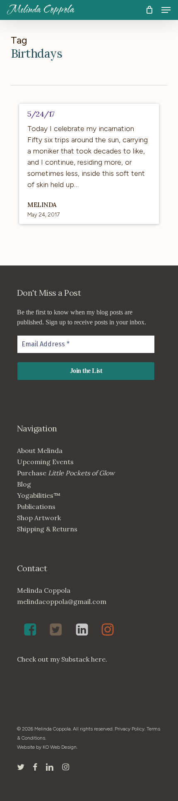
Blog (24, 484)
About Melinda (40, 450)
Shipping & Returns (47, 529)
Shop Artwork (39, 518)
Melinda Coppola (41, 10)
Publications (36, 506)
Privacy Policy (129, 729)
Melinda (42, 205)
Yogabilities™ (38, 495)
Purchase (66, 473)
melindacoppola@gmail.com (61, 601)
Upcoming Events (45, 462)
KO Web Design (60, 747)
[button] (166, 10)
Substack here (83, 659)
